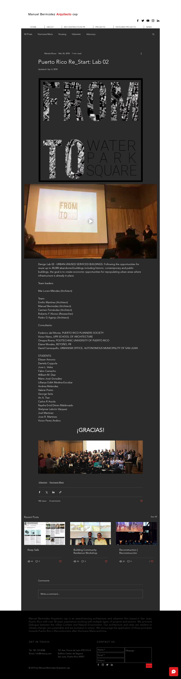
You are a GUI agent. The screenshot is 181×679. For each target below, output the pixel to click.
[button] (53, 27)
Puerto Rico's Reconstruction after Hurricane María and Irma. (72, 631)
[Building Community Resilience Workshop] (90, 533)
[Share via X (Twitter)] (46, 492)
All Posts (28, 34)
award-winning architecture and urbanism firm (102, 618)
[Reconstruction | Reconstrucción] (136, 533)
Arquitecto (64, 14)
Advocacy (90, 34)
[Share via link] (60, 492)
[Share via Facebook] (39, 492)
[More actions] (141, 53)
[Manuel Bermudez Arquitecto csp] (137, 20)
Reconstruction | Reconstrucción (128, 551)
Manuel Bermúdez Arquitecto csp (48, 618)
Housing (62, 34)
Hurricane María (45, 34)
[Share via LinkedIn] (53, 492)
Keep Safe (33, 549)
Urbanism (76, 34)
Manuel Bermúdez (41, 14)
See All (154, 516)
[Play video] (90, 221)
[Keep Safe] (44, 533)
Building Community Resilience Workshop (85, 551)
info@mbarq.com (43, 653)
